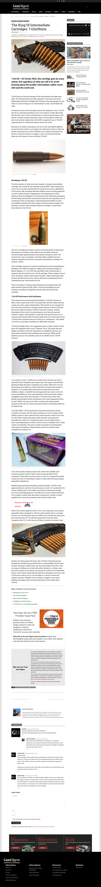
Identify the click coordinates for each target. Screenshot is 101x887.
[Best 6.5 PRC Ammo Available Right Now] (71, 77)
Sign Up (42, 847)
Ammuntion (26, 687)
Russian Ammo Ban (31, 604)
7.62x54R (23, 595)
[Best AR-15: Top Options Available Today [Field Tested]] (71, 100)
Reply (23, 734)
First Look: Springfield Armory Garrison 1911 (20, 699)
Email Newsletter (34, 872)
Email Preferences (34, 875)
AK (21, 687)
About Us (8, 867)
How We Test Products (12, 877)
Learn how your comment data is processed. (43, 826)
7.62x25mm (16, 601)
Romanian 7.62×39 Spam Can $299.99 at (23, 503)
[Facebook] (57, 1)
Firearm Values (56, 867)
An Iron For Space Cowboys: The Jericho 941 (56, 699)
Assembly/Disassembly (58, 872)
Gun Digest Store (57, 875)
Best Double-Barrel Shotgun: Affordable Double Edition (83, 84)
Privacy (8, 872)
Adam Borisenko (14, 32)
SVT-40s (26, 271)
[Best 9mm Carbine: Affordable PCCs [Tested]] (71, 92)
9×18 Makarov (24, 598)
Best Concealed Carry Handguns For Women (82, 106)
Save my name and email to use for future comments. (27, 819)
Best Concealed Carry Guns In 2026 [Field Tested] (78, 61)
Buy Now (70, 847)
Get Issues (15, 847)
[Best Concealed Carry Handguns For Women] (71, 107)
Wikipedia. (35, 174)
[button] (61, 7)
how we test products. (40, 36)
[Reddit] (59, 1)
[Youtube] (64, 1)
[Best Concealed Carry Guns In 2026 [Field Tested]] (79, 52)
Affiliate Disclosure (11, 880)
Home (12, 16)
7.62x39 (17, 687)
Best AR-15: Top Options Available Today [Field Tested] (82, 99)
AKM (56, 110)
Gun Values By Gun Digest (59, 870)
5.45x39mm (16, 592)
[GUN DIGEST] (50, 860)
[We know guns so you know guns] (21, 7)
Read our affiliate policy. (24, 36)
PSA (24, 520)
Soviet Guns (32, 687)
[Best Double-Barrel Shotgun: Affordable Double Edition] (71, 84)
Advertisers (79, 867)
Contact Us (9, 870)
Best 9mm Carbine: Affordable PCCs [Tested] (82, 91)
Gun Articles (26, 21)
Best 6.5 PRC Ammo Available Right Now (81, 75)
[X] (61, 1)
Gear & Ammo (18, 16)
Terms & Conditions (11, 875)
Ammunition (27, 16)
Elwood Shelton (70, 64)
